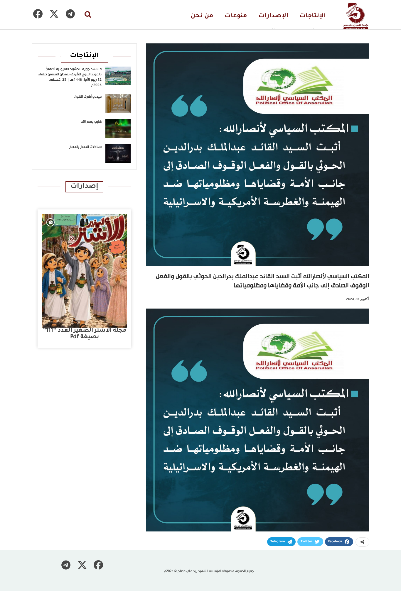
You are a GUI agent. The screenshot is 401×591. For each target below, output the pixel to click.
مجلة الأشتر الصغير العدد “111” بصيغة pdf (84, 334)
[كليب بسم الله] (118, 128)
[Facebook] (38, 14)
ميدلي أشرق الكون (88, 97)
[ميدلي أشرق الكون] (118, 103)
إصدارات (84, 186)
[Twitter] (54, 14)
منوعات (236, 16)
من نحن (202, 16)
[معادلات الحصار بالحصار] (118, 153)
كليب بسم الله (91, 121)
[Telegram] (70, 14)
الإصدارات (273, 16)
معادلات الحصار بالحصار (85, 147)
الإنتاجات (312, 16)
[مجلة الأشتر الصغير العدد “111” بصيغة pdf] (84, 271)
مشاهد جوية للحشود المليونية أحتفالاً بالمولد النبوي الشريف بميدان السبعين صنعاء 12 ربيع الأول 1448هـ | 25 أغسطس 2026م (70, 77)
